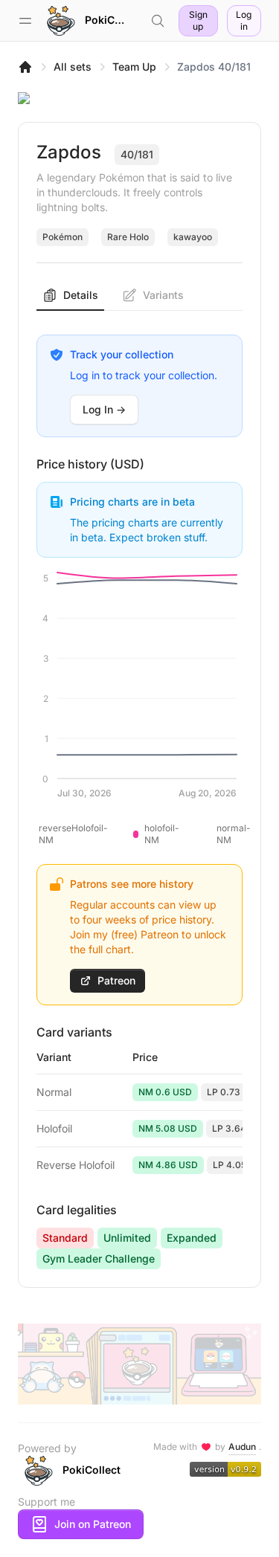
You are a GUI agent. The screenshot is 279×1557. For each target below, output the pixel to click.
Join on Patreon (92, 1524)
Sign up (198, 20)
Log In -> (104, 409)
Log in (243, 20)
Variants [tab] (163, 294)
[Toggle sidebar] (25, 21)
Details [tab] (80, 294)
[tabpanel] (139, 790)
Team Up (134, 66)
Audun (242, 1446)
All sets (73, 66)
